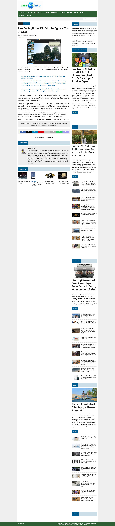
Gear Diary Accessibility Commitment (65, 524)
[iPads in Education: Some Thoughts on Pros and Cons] (62, 178)
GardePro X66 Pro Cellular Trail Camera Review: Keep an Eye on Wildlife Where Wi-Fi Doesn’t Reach (83, 150)
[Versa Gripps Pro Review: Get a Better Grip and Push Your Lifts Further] (76, 216)
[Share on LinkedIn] (35, 132)
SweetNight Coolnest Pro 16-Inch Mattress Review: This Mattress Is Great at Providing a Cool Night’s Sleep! (88, 331)
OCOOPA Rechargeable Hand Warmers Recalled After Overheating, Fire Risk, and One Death (89, 461)
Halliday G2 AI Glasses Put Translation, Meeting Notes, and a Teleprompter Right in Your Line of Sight (88, 484)
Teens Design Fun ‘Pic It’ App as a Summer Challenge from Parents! (37, 184)
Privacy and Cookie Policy (91, 523)
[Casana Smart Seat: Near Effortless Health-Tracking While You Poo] (76, 477)
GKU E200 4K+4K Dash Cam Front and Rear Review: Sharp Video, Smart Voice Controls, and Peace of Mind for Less (89, 191)
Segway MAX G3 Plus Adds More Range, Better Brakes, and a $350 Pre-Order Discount (88, 370)
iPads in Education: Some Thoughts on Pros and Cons (63, 182)
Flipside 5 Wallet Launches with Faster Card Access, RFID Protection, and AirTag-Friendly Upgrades (88, 499)
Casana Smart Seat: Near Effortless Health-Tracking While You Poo (88, 475)
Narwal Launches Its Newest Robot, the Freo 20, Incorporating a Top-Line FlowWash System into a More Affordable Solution (88, 446)
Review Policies (74, 523)
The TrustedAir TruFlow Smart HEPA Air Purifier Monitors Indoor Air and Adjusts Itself (88, 377)
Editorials (60, 180)
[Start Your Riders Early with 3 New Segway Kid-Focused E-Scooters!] (84, 401)
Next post (49, 137)
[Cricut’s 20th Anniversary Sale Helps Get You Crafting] (76, 340)
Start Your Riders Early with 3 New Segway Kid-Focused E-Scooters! (84, 407)
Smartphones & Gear (24, 12)
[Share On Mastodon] (65, 132)
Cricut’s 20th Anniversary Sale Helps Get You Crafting (88, 337)
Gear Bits (47, 180)
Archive (81, 524)
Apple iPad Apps (33, 35)
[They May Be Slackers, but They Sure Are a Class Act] (50, 178)
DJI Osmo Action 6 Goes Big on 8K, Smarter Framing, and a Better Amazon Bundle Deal (88, 315)
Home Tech (33, 12)
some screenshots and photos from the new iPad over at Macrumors (49, 66)
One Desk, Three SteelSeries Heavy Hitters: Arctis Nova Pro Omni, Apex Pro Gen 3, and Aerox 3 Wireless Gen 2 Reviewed (88, 223)
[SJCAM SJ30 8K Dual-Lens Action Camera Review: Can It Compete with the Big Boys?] (76, 247)
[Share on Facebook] (23, 132)
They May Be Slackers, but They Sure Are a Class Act (50, 182)
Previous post (40, 137)
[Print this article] (53, 132)
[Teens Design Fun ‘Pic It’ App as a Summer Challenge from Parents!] (33, 178)
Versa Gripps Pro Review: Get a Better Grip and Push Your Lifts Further (89, 213)
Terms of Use (76, 524)
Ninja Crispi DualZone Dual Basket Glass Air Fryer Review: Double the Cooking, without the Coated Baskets (88, 183)
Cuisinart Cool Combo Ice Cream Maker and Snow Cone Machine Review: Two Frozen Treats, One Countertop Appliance (87, 238)
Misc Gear (76, 12)
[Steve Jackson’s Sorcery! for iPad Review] (22, 178)
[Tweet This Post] (29, 132)
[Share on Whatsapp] (59, 132)
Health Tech (46, 12)
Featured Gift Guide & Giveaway (79, 50)
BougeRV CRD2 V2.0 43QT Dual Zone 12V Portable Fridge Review (88, 229)
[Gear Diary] (30, 5)
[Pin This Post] (41, 132)
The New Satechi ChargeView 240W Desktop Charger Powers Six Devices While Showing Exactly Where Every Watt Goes (88, 362)
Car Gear (40, 12)
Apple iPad (25, 35)
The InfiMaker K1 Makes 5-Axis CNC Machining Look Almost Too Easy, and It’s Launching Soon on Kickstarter (88, 346)
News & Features (76, 261)
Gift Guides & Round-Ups (25, 15)
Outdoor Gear (54, 12)
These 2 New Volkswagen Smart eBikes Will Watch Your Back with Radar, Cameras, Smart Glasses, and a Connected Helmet (88, 354)
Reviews (25, 180)
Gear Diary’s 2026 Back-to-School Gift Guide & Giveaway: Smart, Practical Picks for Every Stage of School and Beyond (83, 75)
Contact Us (86, 524)
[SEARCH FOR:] (89, 18)
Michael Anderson (27, 37)
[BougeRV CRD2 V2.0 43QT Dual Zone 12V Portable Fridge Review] (76, 232)
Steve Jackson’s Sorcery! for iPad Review (24, 182)
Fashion (82, 12)
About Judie (60, 523)
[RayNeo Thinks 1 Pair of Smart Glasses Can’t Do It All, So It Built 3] (76, 324)
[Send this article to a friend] (47, 132)
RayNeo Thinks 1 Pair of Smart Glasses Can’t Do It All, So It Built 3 (88, 322)
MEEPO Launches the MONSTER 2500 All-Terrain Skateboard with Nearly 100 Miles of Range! (88, 468)
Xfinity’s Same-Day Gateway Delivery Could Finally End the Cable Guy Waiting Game (88, 491)
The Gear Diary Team (66, 523)
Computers (62, 12)
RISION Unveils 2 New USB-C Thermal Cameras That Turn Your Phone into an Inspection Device (89, 454)
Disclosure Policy (81, 523)
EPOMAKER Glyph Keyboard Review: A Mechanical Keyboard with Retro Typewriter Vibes (88, 199)
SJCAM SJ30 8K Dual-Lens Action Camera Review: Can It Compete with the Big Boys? (88, 246)
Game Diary (69, 12)
